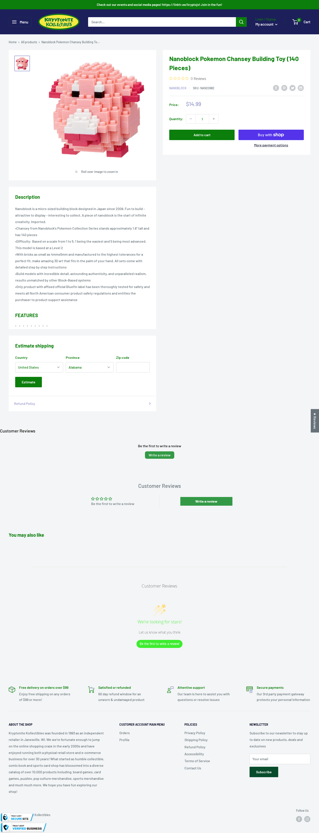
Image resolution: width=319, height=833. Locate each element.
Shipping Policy (196, 740)
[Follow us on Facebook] (299, 819)
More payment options (271, 145)
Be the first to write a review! (159, 644)
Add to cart (202, 135)
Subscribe (264, 772)
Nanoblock (178, 88)
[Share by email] (301, 87)
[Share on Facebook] (276, 87)
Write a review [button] (206, 501)
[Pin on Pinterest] (284, 87)
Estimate (28, 382)
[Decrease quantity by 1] (190, 118)
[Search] (241, 22)
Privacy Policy (194, 733)
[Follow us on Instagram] (307, 819)
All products (29, 42)
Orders (124, 733)
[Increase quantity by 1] (213, 118)
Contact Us (192, 768)
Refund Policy (24, 403)
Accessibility (194, 754)
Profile (124, 740)
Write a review (160, 455)
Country (21, 357)
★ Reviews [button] (315, 420)
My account (264, 24)
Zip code (122, 357)
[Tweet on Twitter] (292, 87)
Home (13, 42)
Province (73, 357)
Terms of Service (197, 761)
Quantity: (176, 119)
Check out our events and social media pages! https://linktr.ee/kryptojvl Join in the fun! (159, 5)
